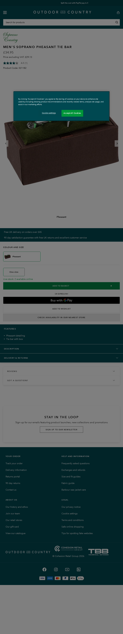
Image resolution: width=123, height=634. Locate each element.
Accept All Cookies (72, 113)
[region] (61, 106)
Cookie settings (49, 113)
